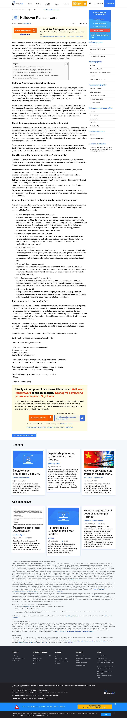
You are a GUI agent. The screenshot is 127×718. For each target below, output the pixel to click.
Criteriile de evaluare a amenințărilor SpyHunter (50, 685)
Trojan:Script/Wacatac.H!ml (97, 79)
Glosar (35, 663)
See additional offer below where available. (52, 36)
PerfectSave (93, 122)
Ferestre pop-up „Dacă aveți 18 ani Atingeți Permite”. (98, 513)
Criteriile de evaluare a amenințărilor (39, 642)
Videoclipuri (36, 660)
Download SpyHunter (38, 418)
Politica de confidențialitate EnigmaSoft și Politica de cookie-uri (106, 662)
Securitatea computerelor (93, 478)
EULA (65, 36)
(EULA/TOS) (68, 641)
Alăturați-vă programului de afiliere (83, 659)
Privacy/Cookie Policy (76, 36)
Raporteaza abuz (80, 665)
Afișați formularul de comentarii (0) (24, 435)
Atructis (92, 76)
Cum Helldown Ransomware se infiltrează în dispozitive (32, 72)
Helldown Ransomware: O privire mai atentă (28, 67)
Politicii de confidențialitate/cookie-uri (72, 631)
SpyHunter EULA (101, 655)
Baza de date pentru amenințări (21, 10)
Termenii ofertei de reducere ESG (105, 676)
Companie (66, 4)
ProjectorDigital (94, 115)
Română (99, 3)
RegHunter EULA (102, 658)
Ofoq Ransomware (95, 92)
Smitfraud (92, 65)
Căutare (90, 3)
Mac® (70, 424)
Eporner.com (93, 46)
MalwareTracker (37, 658)
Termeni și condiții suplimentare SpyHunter (76, 685)
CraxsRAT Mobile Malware (97, 56)
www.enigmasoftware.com (27, 606)
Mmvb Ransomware (95, 88)
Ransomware (38, 10)
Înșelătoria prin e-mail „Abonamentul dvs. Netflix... (61, 456)
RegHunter (58, 663)
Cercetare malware (48, 4)
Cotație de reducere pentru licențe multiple (77, 3)
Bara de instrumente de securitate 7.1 (100, 72)
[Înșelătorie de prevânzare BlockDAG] (28, 459)
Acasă (30, 4)
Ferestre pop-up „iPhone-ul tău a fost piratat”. (61, 530)
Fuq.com (92, 53)
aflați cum (60, 591)
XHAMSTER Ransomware (97, 49)
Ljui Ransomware (95, 102)
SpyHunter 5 (58, 655)
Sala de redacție (80, 655)
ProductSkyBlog (94, 126)
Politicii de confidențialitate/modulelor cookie (83, 641)
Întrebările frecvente (75, 579)
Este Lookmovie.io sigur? (97, 138)
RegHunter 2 (15, 660)
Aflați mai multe (47, 715)
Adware (51, 538)
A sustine (57, 4)
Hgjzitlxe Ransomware (96, 99)
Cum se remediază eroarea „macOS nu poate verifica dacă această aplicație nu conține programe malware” (101, 149)
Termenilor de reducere (32, 591)
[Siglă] (17, 3)
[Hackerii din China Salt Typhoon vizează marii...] (99, 459)
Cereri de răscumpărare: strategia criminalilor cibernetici (32, 70)
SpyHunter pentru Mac (61, 658)
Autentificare (110, 3)
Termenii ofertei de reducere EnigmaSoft (105, 672)
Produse (38, 4)
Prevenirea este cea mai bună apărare (26, 78)
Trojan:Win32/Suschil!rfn (97, 69)
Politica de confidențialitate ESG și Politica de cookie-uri (105, 667)
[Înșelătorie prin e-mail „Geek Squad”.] (28, 516)
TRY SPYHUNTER (94, 706)
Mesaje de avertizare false (93, 521)
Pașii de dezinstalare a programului (26, 685)
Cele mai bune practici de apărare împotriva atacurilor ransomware (36, 75)
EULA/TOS (95, 589)
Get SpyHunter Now (99, 30)
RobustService (94, 118)
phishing (51, 463)
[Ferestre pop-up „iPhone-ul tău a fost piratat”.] (63, 516)
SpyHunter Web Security (18, 658)
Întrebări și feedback (81, 662)
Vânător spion (16, 655)
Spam (58, 463)
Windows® (63, 424)
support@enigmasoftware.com (72, 616)
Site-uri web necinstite (21, 478)
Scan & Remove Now (23, 30)
